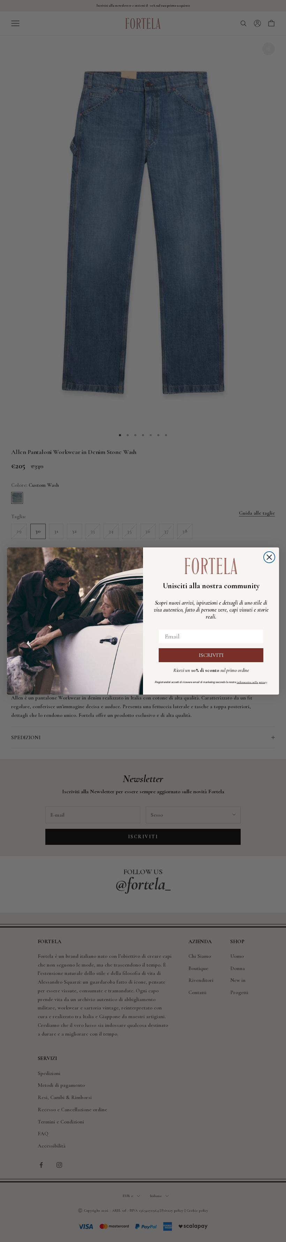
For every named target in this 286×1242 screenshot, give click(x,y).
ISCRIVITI (211, 655)
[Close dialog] (269, 557)
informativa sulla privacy (252, 682)
